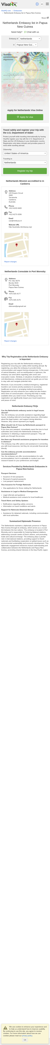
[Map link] (16, 245)
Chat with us (33, 32)
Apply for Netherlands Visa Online (25, 110)
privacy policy (27, 1036)
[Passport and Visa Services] (9, 4)
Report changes (10, 262)
